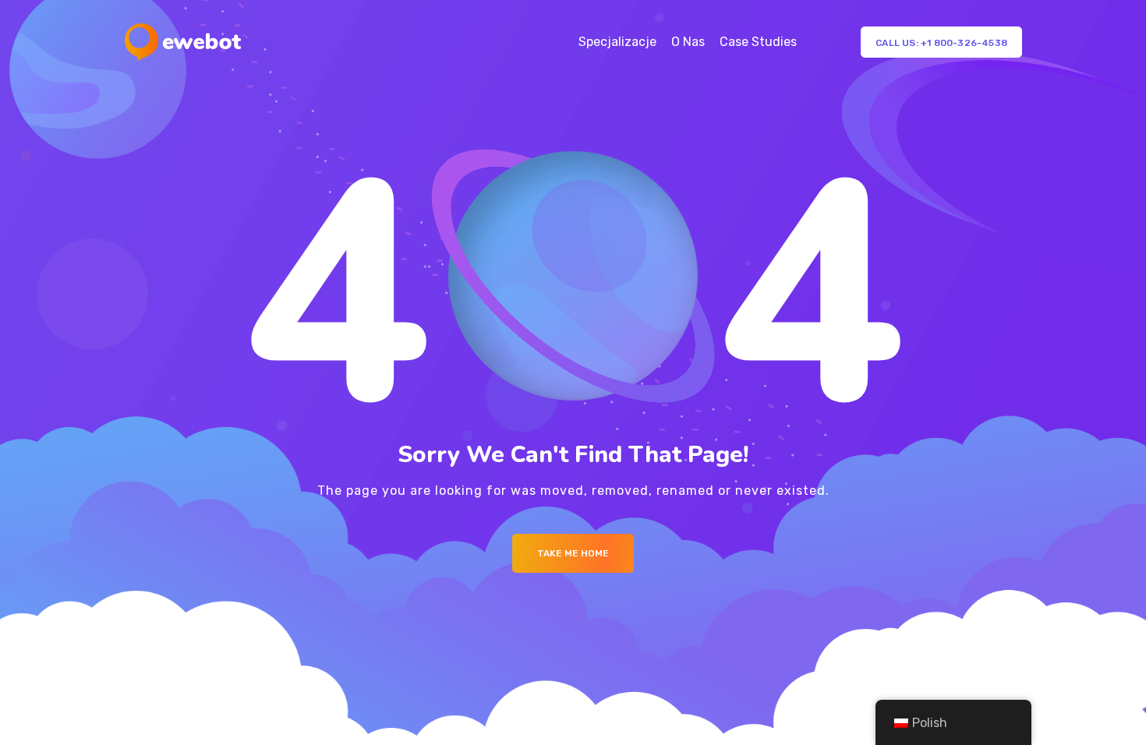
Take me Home (573, 553)
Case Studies (758, 41)
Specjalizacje (617, 41)
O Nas (688, 41)
